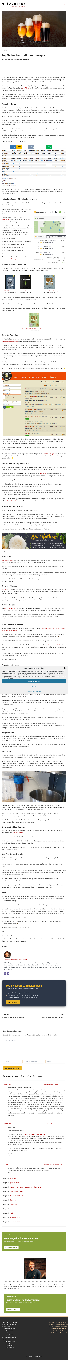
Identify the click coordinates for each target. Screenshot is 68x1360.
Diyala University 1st (16, 1196)
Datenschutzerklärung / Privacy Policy (9, 1325)
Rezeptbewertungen (48, 454)
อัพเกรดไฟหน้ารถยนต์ (16, 1191)
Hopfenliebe (25, 291)
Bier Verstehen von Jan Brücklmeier (33, 328)
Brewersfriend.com (8, 560)
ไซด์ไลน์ (12, 1213)
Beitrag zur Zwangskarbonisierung (34, 1134)
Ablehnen (34, 686)
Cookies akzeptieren (34, 681)
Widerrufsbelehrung (10, 1329)
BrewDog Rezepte (9, 608)
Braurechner (10, 1348)
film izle (12, 1209)
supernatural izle (15, 1217)
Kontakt (9, 1333)
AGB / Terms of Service (10, 1322)
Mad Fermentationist (54, 645)
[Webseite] (8, 973)
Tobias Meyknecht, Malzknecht (15, 960)
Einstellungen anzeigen (34, 691)
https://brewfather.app (9, 259)
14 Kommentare (25, 59)
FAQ (9, 1343)
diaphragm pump (15, 1222)
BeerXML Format (17, 832)
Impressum (9, 1331)
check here (13, 1200)
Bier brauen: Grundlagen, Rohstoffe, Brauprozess (48, 291)
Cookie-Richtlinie (10, 1335)
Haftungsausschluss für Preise (9, 1338)
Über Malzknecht (10, 1341)
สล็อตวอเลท (13, 1204)
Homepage (13, 1178)
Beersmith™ (5, 589)
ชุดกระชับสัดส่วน (15, 1183)
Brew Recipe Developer (14, 501)
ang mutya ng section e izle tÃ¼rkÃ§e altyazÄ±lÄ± (25, 1187)
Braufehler (25, 88)
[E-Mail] (5, 973)
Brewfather (5, 219)
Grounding (9, 1345)
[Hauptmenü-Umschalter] (64, 4)
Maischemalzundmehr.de (10, 341)
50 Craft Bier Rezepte (9, 291)
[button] (65, 668)
